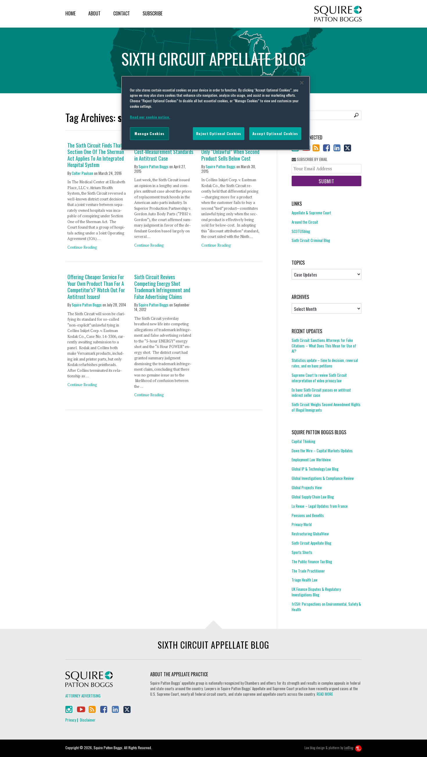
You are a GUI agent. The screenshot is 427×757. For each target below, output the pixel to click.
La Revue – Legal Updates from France (320, 506)
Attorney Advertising (83, 696)
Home (70, 13)
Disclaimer (88, 720)
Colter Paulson (82, 173)
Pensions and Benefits (308, 515)
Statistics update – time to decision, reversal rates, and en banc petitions (325, 363)
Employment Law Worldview (311, 459)
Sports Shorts (302, 552)
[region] (215, 113)
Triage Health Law (304, 580)
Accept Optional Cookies (275, 133)
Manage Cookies (149, 133)
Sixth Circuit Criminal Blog (311, 240)
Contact (121, 13)
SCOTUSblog (301, 231)
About (94, 13)
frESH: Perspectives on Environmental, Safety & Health (326, 606)
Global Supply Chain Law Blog (313, 497)
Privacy (70, 720)
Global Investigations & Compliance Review (323, 478)
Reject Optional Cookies (218, 133)
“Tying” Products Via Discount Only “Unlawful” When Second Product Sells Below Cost (230, 152)
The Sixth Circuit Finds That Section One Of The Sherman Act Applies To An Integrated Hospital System (95, 155)
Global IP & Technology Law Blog (315, 469)
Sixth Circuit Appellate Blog (311, 543)
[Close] (301, 82)
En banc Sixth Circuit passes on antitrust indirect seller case (321, 392)
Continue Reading (82, 247)
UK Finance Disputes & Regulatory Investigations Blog (316, 592)
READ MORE (325, 694)
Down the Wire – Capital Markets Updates (322, 450)
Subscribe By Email (311, 159)
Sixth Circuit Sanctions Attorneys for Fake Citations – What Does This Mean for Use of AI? (324, 346)
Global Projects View (307, 487)
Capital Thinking (303, 441)
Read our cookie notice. (150, 117)
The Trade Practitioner (308, 571)
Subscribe (152, 13)
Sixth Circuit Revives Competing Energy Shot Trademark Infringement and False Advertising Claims (162, 287)
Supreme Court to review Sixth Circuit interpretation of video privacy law (319, 377)
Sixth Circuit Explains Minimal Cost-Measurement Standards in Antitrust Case (163, 152)
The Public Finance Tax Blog (312, 561)
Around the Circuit (305, 222)
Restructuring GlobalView (310, 534)
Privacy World (302, 524)
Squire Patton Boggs (338, 14)
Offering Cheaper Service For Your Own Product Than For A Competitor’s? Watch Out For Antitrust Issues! (96, 287)
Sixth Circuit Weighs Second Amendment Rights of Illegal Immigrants (326, 407)
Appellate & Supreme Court (311, 213)
